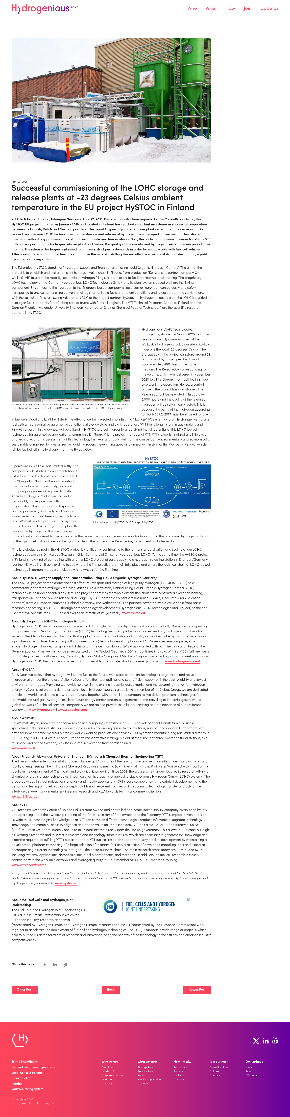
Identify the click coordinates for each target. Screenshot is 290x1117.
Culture (214, 1071)
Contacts (107, 1083)
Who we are (110, 1061)
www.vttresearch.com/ (29, 865)
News (249, 1067)
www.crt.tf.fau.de (24, 797)
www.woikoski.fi (23, 748)
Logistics (179, 1075)
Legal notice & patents (27, 1073)
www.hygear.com (42, 710)
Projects (178, 1071)
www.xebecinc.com (72, 710)
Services (143, 1075)
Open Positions (219, 1067)
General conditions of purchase (33, 1067)
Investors (107, 1079)
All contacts (253, 1075)
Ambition (107, 1067)
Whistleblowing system (27, 1089)
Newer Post (197, 990)
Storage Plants (147, 1067)
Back (110, 990)
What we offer (147, 1061)
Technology (181, 1067)
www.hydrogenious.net (182, 661)
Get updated (254, 1061)
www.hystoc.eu (133, 613)
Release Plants (147, 1071)
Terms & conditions (25, 1061)
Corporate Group (112, 1075)
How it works (182, 1061)
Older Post (25, 990)
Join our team (219, 1061)
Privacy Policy (21, 1078)
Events (250, 1071)
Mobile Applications (150, 1079)
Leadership (108, 1071)
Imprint (17, 1083)
